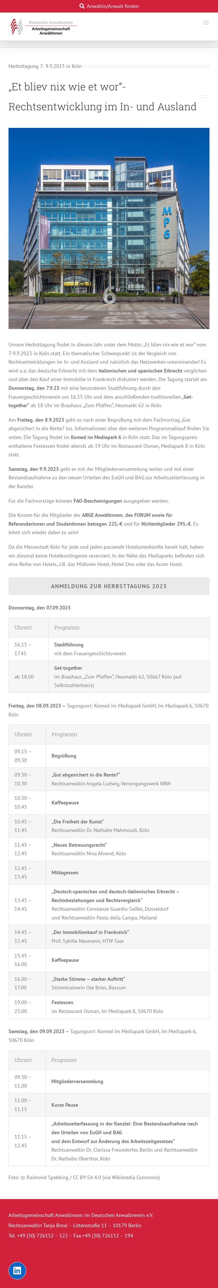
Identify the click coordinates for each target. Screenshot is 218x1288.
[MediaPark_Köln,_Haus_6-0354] (109, 130)
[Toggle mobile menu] (206, 23)
